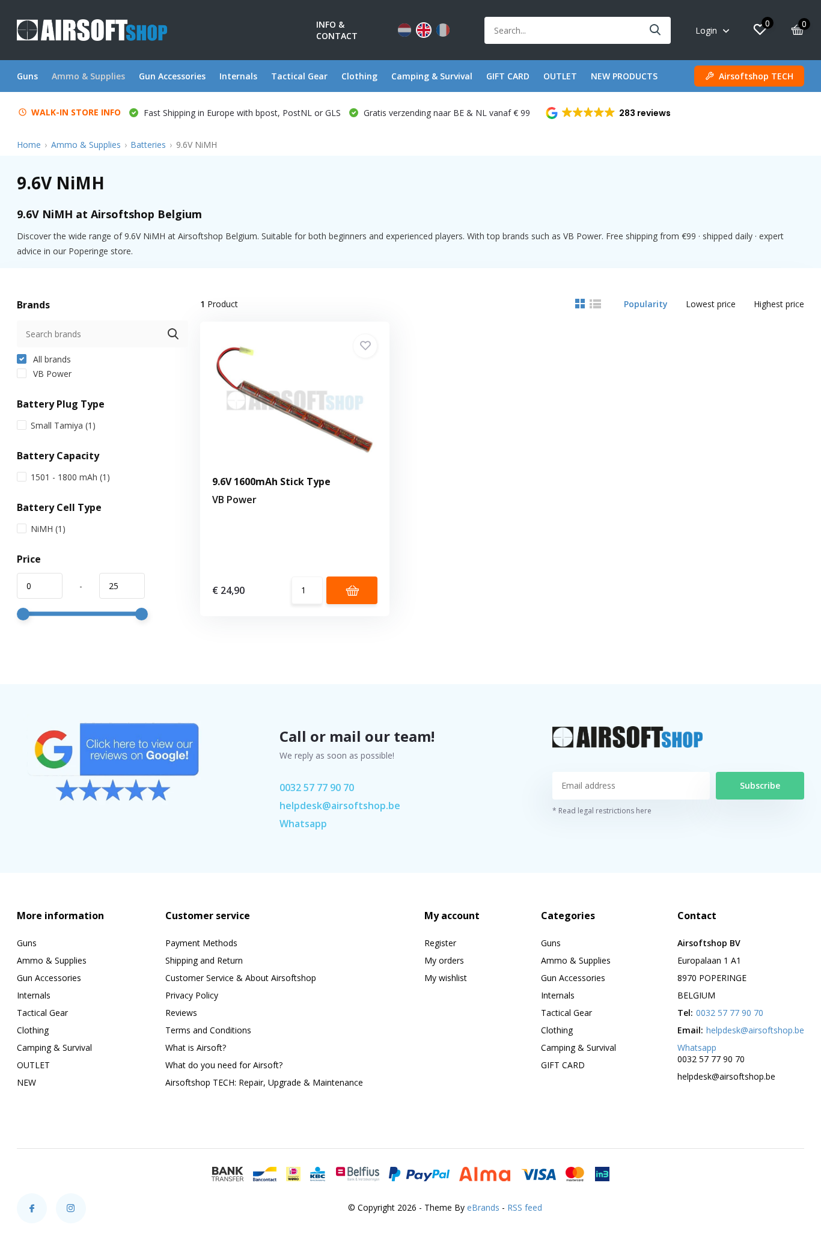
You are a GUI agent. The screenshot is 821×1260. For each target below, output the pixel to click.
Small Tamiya (63, 425)
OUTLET (560, 76)
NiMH (48, 528)
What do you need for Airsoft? (223, 1065)
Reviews (181, 1012)
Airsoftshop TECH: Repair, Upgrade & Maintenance (264, 1082)
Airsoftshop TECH (756, 76)
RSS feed (524, 1207)
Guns (27, 76)
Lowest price (711, 304)
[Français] (443, 30)
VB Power (51, 373)
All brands (51, 359)
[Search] (656, 30)
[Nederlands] (404, 30)
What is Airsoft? (195, 1047)
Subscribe (760, 785)
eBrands (483, 1207)
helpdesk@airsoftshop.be (339, 805)
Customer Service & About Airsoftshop (240, 977)
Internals (238, 76)
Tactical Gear (299, 76)
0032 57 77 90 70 (316, 787)
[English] (423, 30)
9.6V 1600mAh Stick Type (271, 481)
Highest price (779, 304)
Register (440, 943)
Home (29, 144)
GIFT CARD (508, 76)
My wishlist (445, 977)
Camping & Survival (431, 76)
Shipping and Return (204, 960)
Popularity (646, 304)
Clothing (359, 76)
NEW (26, 1082)
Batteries (148, 144)
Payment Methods (201, 943)
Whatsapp (303, 823)
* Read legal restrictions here (602, 811)
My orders (444, 960)
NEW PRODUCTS (624, 76)
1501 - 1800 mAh (70, 477)
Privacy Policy (191, 995)
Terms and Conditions (208, 1030)
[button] (609, 113)
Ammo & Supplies (88, 76)
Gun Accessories (172, 76)
